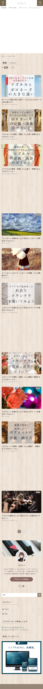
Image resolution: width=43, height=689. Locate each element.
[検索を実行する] (39, 595)
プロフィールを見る (21, 579)
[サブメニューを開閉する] (38, 609)
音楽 (6, 67)
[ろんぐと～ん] (21, 3)
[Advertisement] (21, 32)
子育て (6, 609)
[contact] (23, 586)
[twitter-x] (19, 586)
